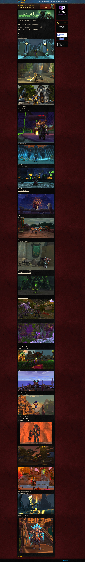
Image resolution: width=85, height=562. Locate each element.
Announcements (20, 556)
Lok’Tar (18, 560)
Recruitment (58, 1)
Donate (66, 1)
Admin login (66, 559)
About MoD (44, 1)
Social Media (53, 1)
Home (40, 1)
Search (62, 1)
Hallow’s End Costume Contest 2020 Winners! (26, 7)
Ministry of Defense (60, 16)
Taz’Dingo (18, 559)
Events (47, 1)
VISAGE (59, 18)
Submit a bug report (65, 560)
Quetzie (47, 7)
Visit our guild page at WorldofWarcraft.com (63, 23)
